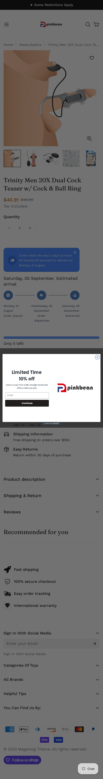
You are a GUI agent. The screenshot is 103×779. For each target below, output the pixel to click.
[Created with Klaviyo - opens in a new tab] (51, 423)
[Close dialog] (97, 357)
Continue (27, 403)
